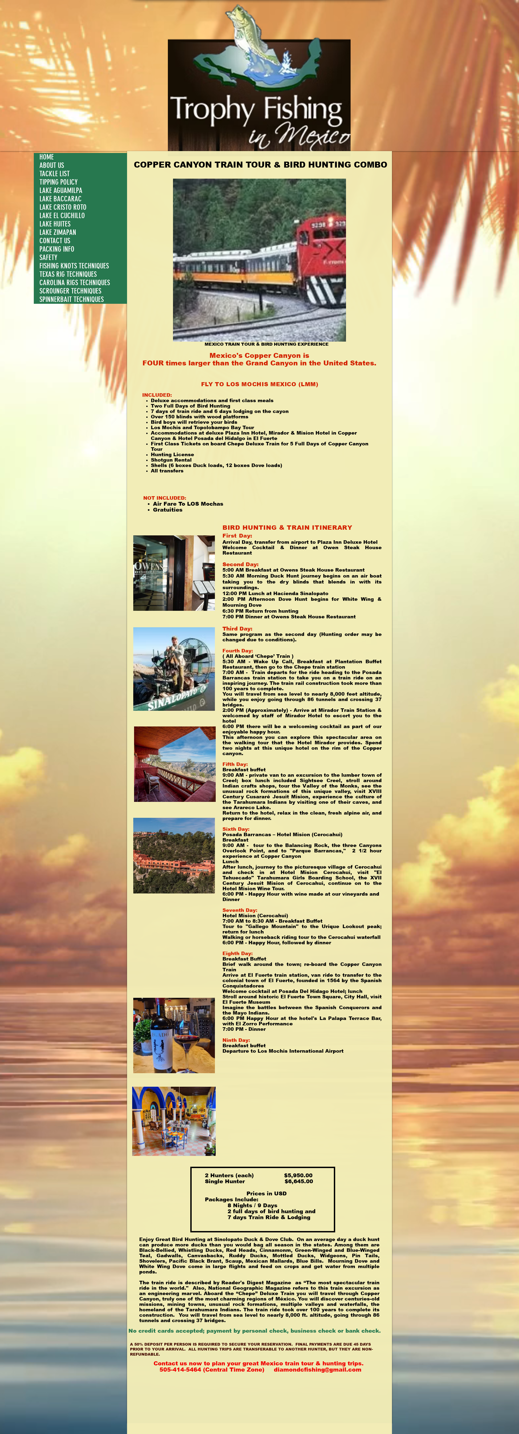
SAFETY (48, 258)
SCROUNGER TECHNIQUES (70, 291)
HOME (46, 157)
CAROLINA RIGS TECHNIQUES (74, 283)
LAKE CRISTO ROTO (62, 207)
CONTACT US (54, 241)
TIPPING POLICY (58, 182)
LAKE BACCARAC (60, 199)
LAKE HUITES (55, 224)
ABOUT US (51, 165)
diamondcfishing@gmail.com (317, 1369)
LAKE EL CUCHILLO (62, 216)
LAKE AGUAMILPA (60, 190)
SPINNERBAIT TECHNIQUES (71, 299)
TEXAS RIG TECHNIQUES (68, 274)
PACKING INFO (56, 249)
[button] (259, 260)
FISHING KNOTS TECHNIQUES (74, 266)
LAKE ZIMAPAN (57, 232)
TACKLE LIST (54, 174)
